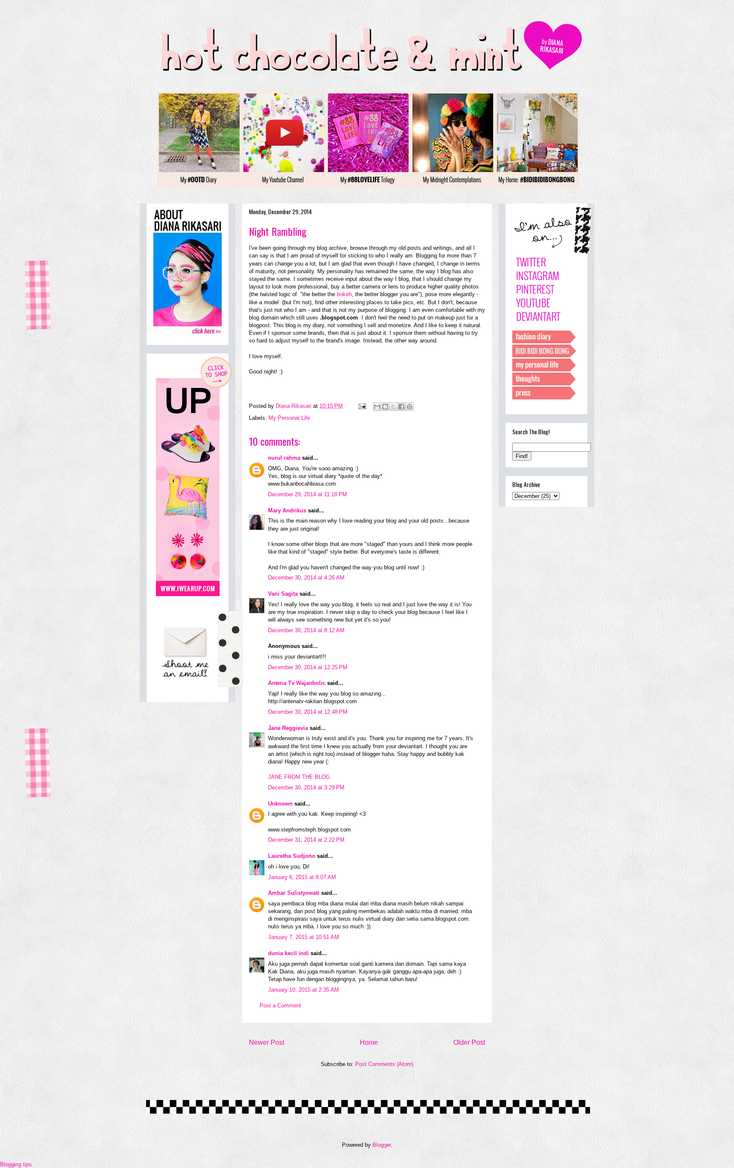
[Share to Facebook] (401, 406)
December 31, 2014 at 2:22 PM (306, 840)
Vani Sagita (283, 594)
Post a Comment (280, 1005)
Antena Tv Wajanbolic (296, 683)
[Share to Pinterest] (409, 406)
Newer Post (266, 1042)
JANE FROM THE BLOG (299, 777)
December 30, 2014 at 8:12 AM (306, 630)
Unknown (280, 803)
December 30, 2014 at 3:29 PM (306, 787)
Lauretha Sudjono (291, 856)
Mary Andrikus (287, 510)
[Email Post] (362, 406)
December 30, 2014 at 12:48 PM (307, 712)
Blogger (382, 1145)
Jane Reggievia (288, 728)
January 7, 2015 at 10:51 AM (303, 937)
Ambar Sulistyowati (293, 893)
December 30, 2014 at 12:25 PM (307, 667)
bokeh (344, 294)
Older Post (469, 1042)
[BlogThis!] (385, 406)
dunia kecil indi (288, 953)
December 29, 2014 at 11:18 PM (307, 494)
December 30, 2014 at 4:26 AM (306, 577)
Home (369, 1042)
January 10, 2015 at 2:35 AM (303, 990)
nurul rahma (284, 458)
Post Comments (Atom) (384, 1064)
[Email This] (377, 406)
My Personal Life (289, 418)
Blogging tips (16, 1164)
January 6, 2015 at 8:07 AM (302, 877)
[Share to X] (393, 406)
